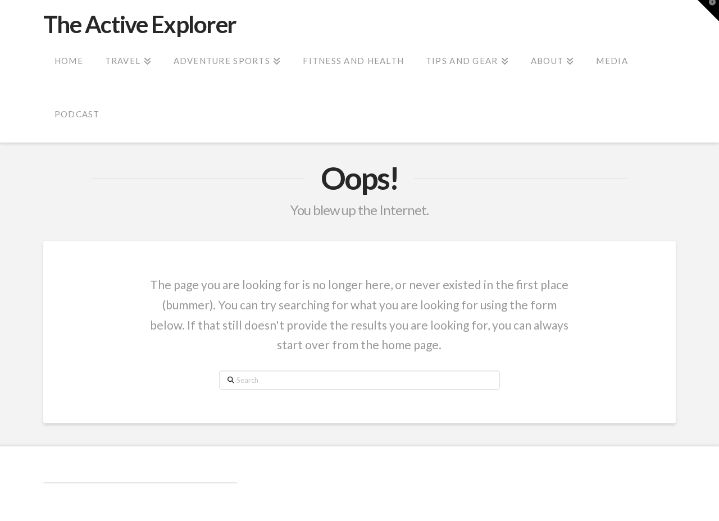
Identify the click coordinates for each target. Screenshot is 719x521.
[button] (708, 10)
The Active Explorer (139, 24)
